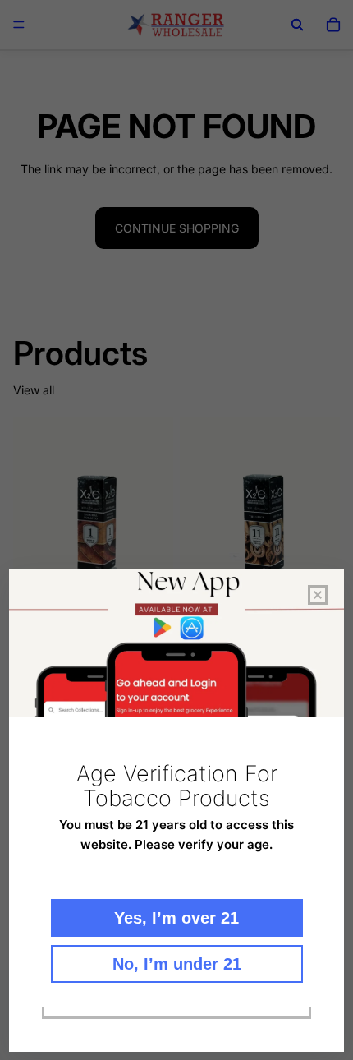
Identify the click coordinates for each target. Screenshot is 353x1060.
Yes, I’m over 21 (176, 918)
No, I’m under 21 (176, 964)
